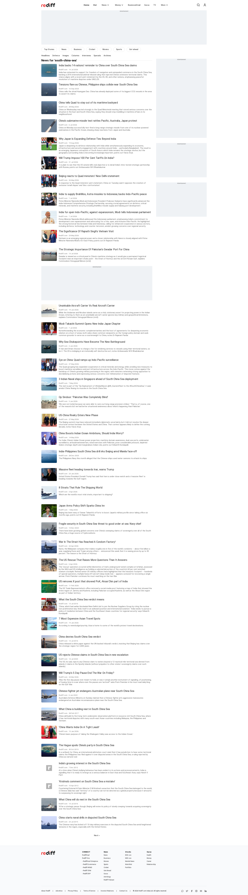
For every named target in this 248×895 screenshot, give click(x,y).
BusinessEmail (134, 5)
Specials (97, 55)
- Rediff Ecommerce (89, 864)
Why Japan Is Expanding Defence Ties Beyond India (87, 138)
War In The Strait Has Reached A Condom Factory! (87, 541)
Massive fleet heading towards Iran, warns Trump (86, 469)
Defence (56, 55)
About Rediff (45, 891)
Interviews (86, 55)
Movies (106, 49)
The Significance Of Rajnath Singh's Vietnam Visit (86, 231)
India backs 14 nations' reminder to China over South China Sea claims (98, 65)
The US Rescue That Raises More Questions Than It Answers (93, 560)
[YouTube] (201, 891)
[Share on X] (187, 891)
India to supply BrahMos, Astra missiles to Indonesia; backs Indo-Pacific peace (103, 194)
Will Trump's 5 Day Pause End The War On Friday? (86, 672)
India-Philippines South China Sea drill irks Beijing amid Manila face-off (98, 451)
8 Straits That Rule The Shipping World (80, 487)
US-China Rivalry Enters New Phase (78, 415)
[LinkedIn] (206, 891)
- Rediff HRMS (87, 867)
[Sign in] (205, 5)
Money (118, 5)
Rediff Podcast (109, 880)
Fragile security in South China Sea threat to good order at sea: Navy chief (100, 523)
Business (78, 49)
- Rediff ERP (86, 874)
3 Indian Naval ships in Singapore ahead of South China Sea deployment (98, 379)
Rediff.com (142, 891)
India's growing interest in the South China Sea (84, 763)
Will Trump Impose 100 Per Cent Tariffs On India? (86, 157)
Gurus (146, 5)
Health (149, 855)
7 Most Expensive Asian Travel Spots (79, 618)
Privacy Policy (73, 891)
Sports (119, 49)
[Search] (198, 5)
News (104, 5)
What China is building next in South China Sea (84, 709)
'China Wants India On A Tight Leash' (79, 727)
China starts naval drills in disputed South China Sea (87, 817)
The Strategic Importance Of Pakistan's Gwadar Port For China (94, 249)
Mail (95, 5)
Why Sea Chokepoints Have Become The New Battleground (92, 341)
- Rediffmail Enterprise (90, 861)
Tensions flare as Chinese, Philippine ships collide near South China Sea (98, 84)
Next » (97, 835)
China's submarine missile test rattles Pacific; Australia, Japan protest (98, 120)
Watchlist (128, 864)
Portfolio (128, 867)
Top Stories (49, 49)
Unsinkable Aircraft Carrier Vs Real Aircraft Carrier (87, 305)
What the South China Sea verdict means (81, 599)
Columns (75, 55)
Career (149, 861)
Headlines (45, 55)
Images (66, 55)
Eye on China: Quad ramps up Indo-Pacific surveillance (88, 359)
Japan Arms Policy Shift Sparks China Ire (81, 505)
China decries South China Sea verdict (80, 636)
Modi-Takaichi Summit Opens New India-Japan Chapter (90, 323)
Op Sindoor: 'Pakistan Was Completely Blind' (83, 397)
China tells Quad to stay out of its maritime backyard (88, 102)
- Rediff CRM (86, 870)
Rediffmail (86, 855)
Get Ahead (107, 870)
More (163, 5)
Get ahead (133, 49)
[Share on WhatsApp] (182, 891)
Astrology (107, 877)
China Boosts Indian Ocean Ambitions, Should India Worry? (91, 433)
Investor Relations (107, 891)
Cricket (92, 49)
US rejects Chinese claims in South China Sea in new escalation (93, 654)
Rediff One (86, 858)
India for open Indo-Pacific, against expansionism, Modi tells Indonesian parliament (105, 212)
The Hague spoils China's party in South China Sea (86, 745)
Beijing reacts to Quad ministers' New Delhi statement (89, 176)
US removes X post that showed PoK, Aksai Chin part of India (93, 581)
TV (154, 5)
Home (86, 5)
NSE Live (128, 858)
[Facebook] (192, 891)
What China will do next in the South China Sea (84, 799)
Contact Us (123, 891)
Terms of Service (89, 891)
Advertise (59, 891)
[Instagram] (196, 891)
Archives (107, 55)
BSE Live (128, 855)
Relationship (151, 864)
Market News (129, 861)
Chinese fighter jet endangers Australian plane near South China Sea (96, 691)
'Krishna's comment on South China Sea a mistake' (87, 781)
